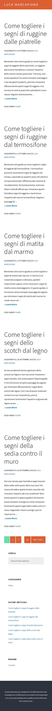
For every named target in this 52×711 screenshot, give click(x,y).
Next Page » (38, 540)
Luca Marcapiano (21, 4)
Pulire (18, 106)
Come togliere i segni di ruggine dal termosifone (25, 136)
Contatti (11, 665)
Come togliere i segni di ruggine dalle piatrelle (25, 34)
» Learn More (15, 99)
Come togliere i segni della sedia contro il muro (24, 449)
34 (28, 539)
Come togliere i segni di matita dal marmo (24, 244)
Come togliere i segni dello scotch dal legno (26, 342)
